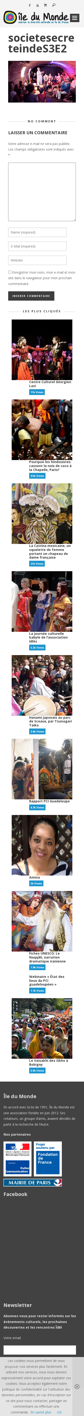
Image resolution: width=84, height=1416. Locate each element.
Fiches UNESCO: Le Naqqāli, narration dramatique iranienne (47, 957)
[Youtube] (37, 5)
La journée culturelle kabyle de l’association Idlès (48, 637)
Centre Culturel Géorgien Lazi (50, 384)
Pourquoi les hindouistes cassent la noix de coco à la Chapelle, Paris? (50, 466)
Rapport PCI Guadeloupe (49, 801)
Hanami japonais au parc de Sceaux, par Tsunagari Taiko (50, 721)
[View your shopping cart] (45, 5)
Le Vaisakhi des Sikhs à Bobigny (48, 1062)
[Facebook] (29, 5)
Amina (34, 877)
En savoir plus (41, 1412)
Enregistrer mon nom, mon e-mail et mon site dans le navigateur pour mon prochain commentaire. (41, 278)
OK (59, 1412)
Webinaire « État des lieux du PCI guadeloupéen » (46, 980)
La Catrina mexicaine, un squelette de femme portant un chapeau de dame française (50, 551)
